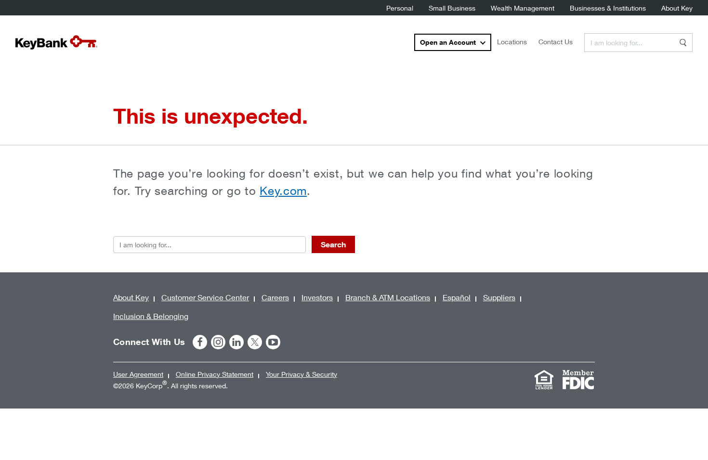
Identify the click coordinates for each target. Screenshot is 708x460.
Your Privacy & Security (301, 374)
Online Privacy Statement (214, 374)
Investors (317, 297)
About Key (677, 8)
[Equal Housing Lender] (543, 379)
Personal (399, 8)
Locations (512, 42)
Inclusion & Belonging (150, 315)
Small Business (452, 8)
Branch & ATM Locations (387, 297)
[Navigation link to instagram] (218, 342)
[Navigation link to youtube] (273, 342)
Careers (275, 297)
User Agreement (138, 374)
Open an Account (448, 42)
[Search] (683, 42)
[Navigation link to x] (255, 342)
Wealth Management (522, 8)
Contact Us (555, 42)
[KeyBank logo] (56, 42)
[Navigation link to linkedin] (236, 342)
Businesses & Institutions (608, 8)
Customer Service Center (205, 297)
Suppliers (499, 297)
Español (457, 297)
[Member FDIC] (578, 379)
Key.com (283, 190)
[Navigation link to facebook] (200, 342)
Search (333, 244)
